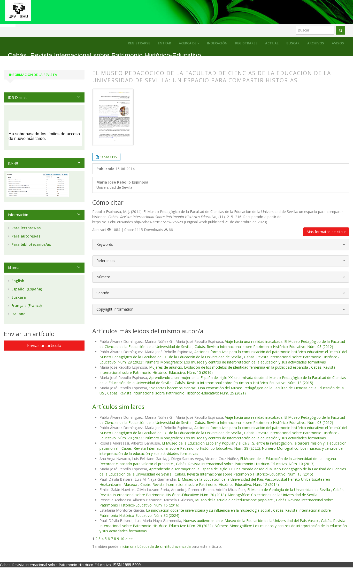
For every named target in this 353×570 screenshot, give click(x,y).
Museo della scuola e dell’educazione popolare (234, 499)
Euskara (18, 297)
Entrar (164, 43)
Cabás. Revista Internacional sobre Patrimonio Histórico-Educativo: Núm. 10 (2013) (245, 463)
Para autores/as (25, 236)
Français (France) (26, 305)
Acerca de (188, 43)
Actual (272, 43)
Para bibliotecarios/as (30, 244)
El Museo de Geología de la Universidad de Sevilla (289, 489)
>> (130, 538)
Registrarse (246, 43)
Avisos (338, 43)
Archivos (315, 43)
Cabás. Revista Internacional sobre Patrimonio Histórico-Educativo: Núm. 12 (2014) (209, 484)
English (17, 280)
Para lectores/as (25, 227)
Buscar (293, 43)
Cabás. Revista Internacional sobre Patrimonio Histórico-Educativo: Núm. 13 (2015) (244, 382)
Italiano (18, 313)
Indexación (217, 43)
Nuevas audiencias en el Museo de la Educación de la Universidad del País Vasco (251, 520)
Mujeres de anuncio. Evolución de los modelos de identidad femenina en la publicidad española (229, 367)
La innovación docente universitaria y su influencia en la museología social (208, 510)
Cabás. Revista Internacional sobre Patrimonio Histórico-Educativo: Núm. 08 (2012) (264, 346)
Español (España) (26, 289)
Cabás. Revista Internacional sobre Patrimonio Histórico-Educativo (104, 55)
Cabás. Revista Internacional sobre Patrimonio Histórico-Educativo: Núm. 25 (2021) (176, 393)
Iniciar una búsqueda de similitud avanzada (155, 546)
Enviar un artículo (44, 345)
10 (122, 538)
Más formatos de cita (325, 231)
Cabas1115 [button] (108, 157)
